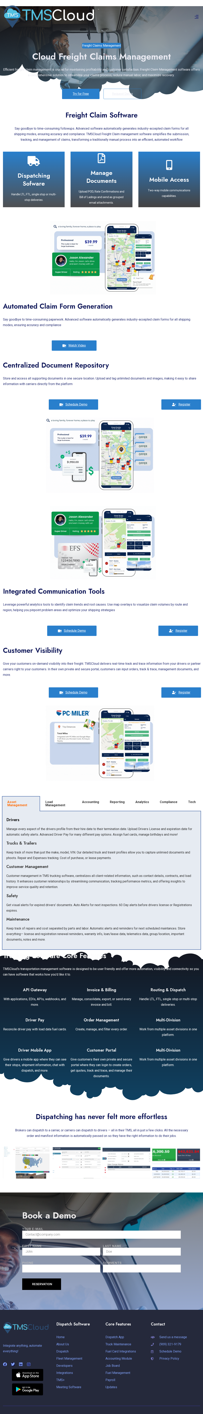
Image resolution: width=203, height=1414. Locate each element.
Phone (28, 1263)
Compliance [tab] (168, 802)
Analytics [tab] (142, 802)
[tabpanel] (101, 880)
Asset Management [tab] (17, 803)
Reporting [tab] (117, 802)
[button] (196, 17)
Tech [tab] (192, 802)
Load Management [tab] (55, 803)
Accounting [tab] (90, 802)
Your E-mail (32, 1229)
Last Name (112, 1246)
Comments (112, 1263)
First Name (32, 1246)
